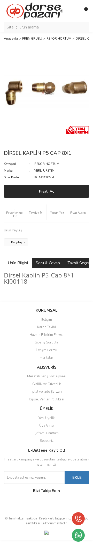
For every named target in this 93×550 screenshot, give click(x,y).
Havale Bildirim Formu (46, 335)
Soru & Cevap (48, 263)
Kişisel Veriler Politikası (46, 399)
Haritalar (46, 357)
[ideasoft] (19, 544)
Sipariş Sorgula (46, 342)
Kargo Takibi (46, 327)
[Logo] (34, 11)
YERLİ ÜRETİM (44, 170)
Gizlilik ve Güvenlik (46, 384)
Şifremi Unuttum (47, 433)
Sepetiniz (46, 440)
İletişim (46, 319)
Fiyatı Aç (46, 191)
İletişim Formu (46, 350)
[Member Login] (74, 11)
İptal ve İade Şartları (47, 391)
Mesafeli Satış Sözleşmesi (46, 376)
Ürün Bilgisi (18, 263)
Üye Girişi (46, 425)
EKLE (77, 477)
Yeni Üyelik (46, 418)
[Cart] (84, 11)
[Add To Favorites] (14, 212)
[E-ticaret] (46, 545)
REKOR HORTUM (46, 164)
